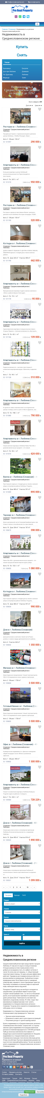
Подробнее (23, 1095)
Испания (27, 1078)
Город (6, 926)
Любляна (25, 74)
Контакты (18, 1074)
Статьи (33, 1072)
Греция (34, 1078)
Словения (12, 29)
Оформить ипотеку (15, 1072)
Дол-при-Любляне (9, 71)
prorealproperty (35, 2)
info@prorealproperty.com (15, 2)
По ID (24, 895)
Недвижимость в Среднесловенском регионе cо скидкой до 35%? (22, 90)
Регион (6, 917)
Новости (26, 1072)
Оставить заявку (7, 1074)
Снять (22, 55)
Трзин (24, 77)
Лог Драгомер (8, 74)
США (3, 1080)
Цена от (6, 934)
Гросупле (25, 68)
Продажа (8, 895)
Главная (4, 29)
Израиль (31, 1080)
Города (7, 62)
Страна (6, 909)
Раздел (6, 900)
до (23, 934)
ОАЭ (20, 1078)
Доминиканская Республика (17, 1080)
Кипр (38, 1080)
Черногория (6, 1078)
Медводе (6, 77)
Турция (14, 1078)
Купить (22, 47)
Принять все (29, 1092)
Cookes (4, 1072)
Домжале (25, 71)
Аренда (17, 895)
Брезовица (7, 68)
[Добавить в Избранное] (39, 109)
